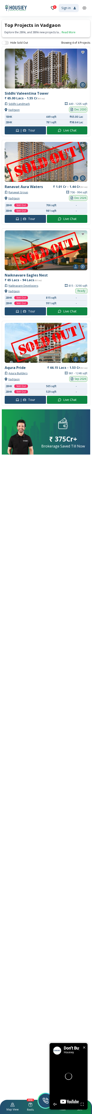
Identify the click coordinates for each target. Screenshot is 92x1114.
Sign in (66, 8)
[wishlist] (83, 52)
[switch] (5, 43)
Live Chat (70, 130)
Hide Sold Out (19, 43)
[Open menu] (84, 8)
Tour (27, 130)
